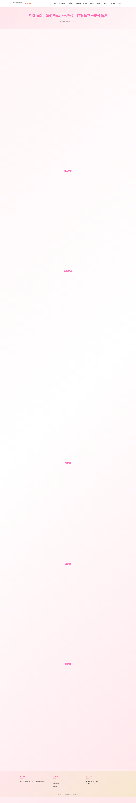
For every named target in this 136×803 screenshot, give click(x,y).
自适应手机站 (62, 3)
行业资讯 (106, 3)
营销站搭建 (78, 3)
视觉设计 (92, 3)
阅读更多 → (111, 203)
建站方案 (85, 3)
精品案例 (99, 3)
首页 (55, 3)
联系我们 (119, 3)
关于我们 (113, 3)
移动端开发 (70, 3)
